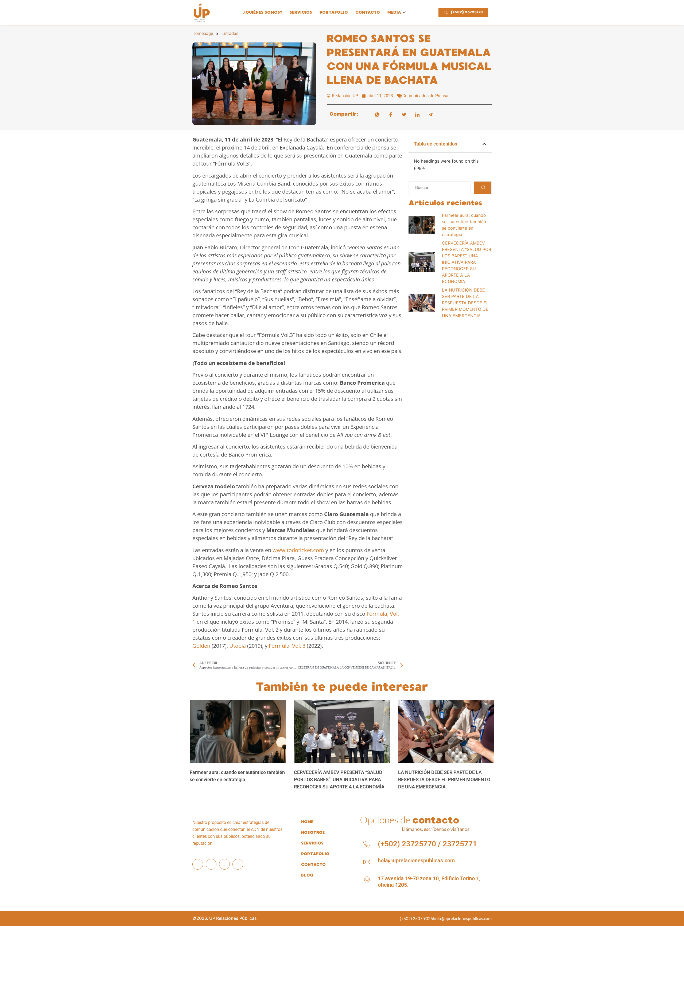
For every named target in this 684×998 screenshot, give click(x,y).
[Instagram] (211, 864)
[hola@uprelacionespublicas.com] (367, 862)
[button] (484, 144)
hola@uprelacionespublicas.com (416, 860)
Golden (201, 645)
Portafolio (334, 12)
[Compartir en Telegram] (430, 114)
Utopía (237, 645)
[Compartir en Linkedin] (417, 114)
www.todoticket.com (298, 550)
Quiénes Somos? (262, 12)
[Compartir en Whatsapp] (377, 114)
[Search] (483, 187)
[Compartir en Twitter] (404, 114)
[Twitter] (237, 864)
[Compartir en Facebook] (390, 114)
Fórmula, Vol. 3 (287, 645)
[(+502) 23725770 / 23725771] (367, 844)
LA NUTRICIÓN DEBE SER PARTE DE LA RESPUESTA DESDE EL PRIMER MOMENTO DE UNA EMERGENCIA (444, 779)
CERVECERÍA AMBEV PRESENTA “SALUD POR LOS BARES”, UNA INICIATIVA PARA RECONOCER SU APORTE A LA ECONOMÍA (339, 779)
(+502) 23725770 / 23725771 (427, 843)
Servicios (301, 12)
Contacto (367, 12)
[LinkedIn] (224, 864)
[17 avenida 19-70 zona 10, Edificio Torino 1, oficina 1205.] (367, 880)
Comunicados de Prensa (425, 95)
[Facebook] (197, 864)
